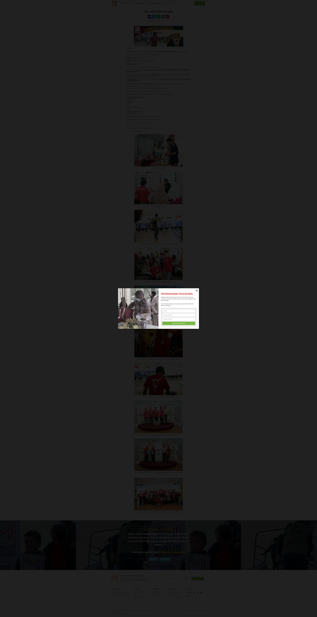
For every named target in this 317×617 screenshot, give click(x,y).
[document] (158, 308)
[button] (196, 290)
